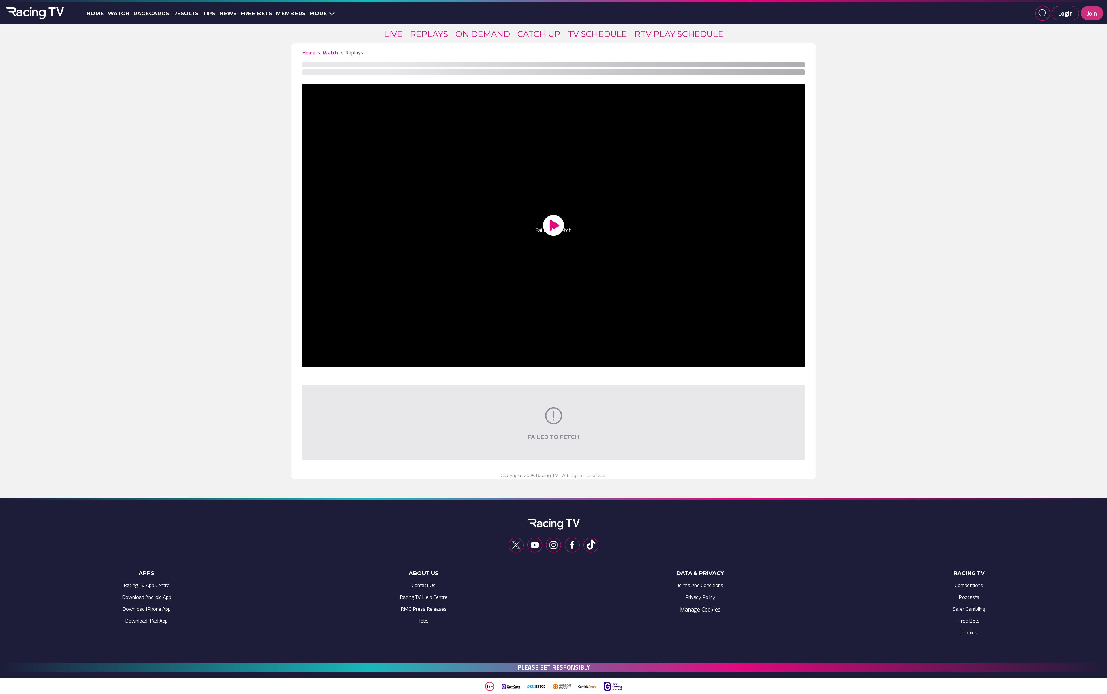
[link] (393, 34)
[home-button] (34, 13)
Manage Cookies (700, 609)
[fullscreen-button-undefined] (787, 359)
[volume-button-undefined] (726, 359)
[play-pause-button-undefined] (319, 359)
